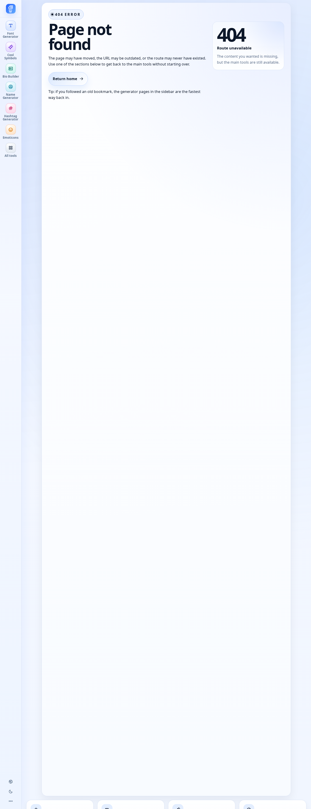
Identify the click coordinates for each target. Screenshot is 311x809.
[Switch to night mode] (11, 791)
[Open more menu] (11, 801)
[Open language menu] (11, 782)
